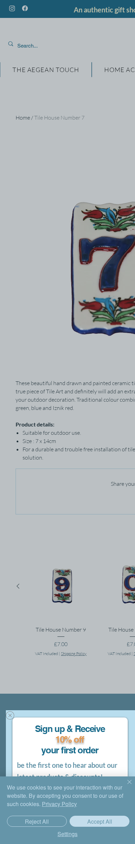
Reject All (37, 821)
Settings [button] (67, 834)
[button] (10, 715)
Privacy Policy (59, 804)
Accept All (99, 821)
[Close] (125, 786)
